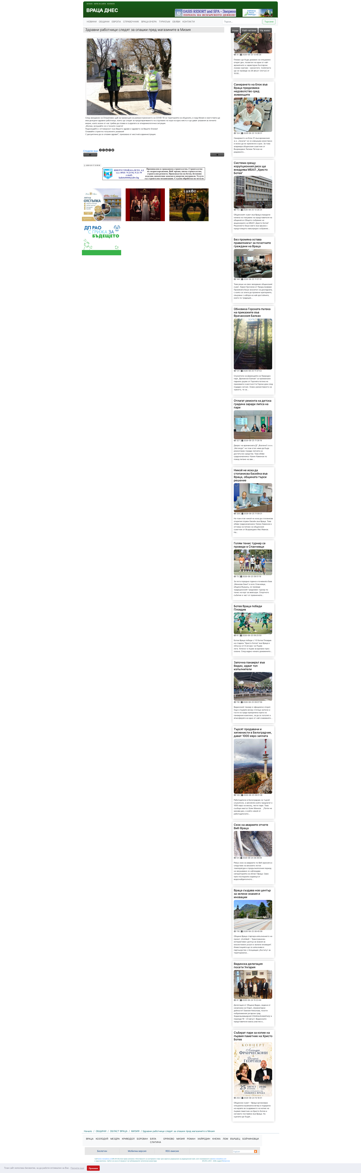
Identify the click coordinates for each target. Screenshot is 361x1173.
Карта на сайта (100, 4)
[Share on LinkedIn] (106, 150)
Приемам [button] (93, 1168)
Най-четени (249, 30)
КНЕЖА (216, 1138)
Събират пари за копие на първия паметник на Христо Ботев (253, 990)
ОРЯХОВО (168, 1138)
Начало (90, 4)
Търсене (269, 21)
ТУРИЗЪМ (164, 21)
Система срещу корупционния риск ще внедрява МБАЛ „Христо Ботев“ (251, 122)
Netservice (226, 1161)
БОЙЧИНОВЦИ (250, 1138)
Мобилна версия (137, 1151)
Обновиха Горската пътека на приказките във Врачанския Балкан (252, 267)
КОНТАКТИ (188, 21)
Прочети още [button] (77, 1168)
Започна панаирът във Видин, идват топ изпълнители (249, 620)
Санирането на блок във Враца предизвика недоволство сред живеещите (251, 44)
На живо (265, 30)
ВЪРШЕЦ (235, 1138)
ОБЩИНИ (104, 21)
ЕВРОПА (116, 21)
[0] (90, 155)
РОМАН (191, 1138)
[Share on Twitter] (112, 150)
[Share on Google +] (103, 150)
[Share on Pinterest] (109, 150)
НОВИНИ (92, 21)
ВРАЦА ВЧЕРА (149, 21)
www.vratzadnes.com (105, 1159)
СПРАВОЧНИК (131, 21)
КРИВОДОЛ (128, 1138)
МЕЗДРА (115, 1138)
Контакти (111, 4)
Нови (235, 30)
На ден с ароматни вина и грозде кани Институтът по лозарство (253, 1085)
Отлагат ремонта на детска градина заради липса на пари (252, 358)
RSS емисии (172, 1151)
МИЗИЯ (180, 1138)
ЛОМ (225, 1138)
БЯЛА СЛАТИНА (155, 1140)
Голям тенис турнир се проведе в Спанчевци (250, 499)
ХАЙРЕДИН (204, 1138)
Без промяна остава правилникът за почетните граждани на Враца (252, 197)
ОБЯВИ (176, 21)
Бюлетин (102, 1151)
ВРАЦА (89, 1138)
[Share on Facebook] (100, 150)
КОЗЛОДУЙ (102, 1138)
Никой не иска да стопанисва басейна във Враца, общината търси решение (251, 430)
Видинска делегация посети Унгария (248, 919)
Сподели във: (90, 150)
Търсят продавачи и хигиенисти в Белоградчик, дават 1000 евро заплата (253, 687)
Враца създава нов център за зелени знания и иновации (252, 848)
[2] (217, 155)
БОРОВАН (142, 1138)
